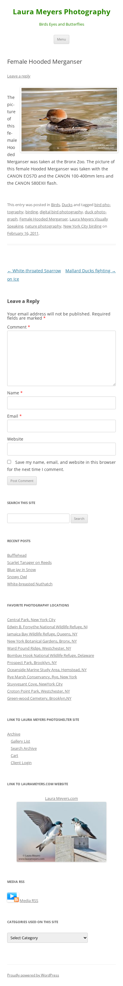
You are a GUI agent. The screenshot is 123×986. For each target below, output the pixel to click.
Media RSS (29, 900)
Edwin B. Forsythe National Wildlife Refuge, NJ (47, 626)
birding (31, 211)
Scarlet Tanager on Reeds (29, 562)
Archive (13, 734)
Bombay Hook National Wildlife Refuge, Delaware (50, 655)
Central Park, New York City (31, 619)
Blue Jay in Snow (21, 569)
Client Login (21, 762)
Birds (55, 204)
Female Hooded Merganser (43, 219)
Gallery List (20, 741)
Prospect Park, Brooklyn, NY (32, 662)
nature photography (43, 226)
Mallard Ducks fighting (90, 270)
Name (15, 393)
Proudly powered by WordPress (33, 975)
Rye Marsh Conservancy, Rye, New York (42, 676)
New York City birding (82, 226)
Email (14, 416)
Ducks (67, 204)
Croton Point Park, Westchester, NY (38, 691)
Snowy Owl (17, 576)
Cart (14, 755)
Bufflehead (17, 555)
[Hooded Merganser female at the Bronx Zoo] (68, 120)
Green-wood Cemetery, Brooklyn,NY (39, 698)
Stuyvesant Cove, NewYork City (35, 684)
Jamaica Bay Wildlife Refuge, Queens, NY (42, 634)
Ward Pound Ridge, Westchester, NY (39, 648)
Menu (61, 39)
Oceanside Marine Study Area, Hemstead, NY (47, 669)
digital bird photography (61, 211)
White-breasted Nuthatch (30, 584)
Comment (18, 327)
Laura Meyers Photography (61, 11)
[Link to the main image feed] (13, 900)
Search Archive (24, 748)
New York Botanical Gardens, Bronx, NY (42, 641)
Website (15, 439)
